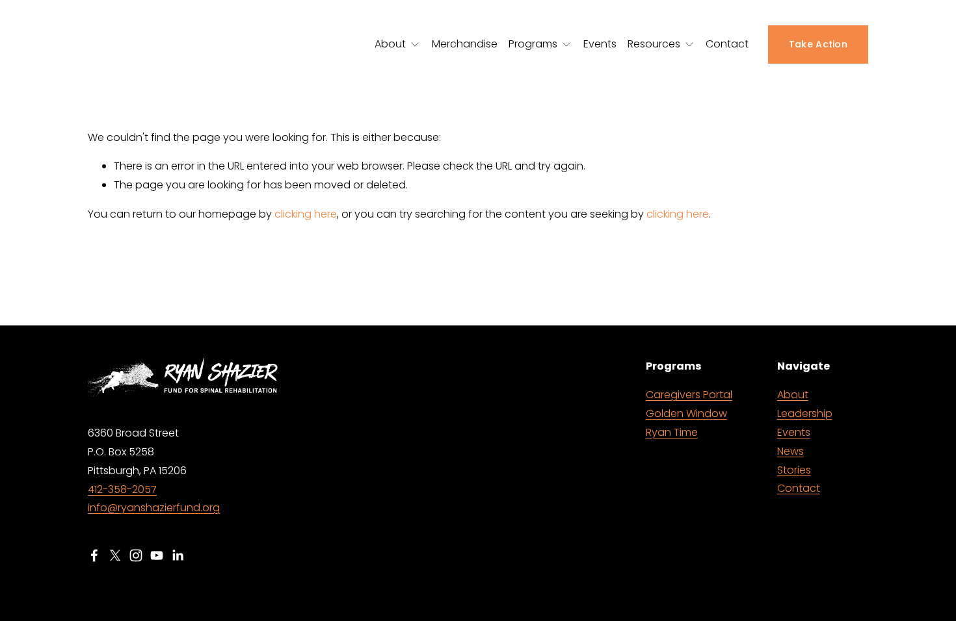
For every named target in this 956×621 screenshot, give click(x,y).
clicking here (305, 214)
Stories (794, 470)
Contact (727, 43)
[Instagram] (135, 555)
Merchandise (465, 43)
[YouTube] (156, 555)
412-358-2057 (122, 489)
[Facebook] (94, 555)
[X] (115, 555)
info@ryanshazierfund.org (154, 507)
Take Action (818, 44)
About (792, 394)
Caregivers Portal (689, 394)
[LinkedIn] (177, 555)
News (790, 451)
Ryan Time (672, 432)
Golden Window (686, 413)
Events (600, 43)
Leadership (804, 413)
